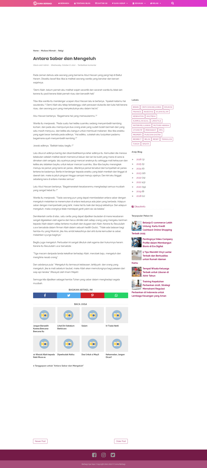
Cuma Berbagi (119, 464)
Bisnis (136, 107)
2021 (139, 182)
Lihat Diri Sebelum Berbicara (65, 327)
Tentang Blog (83, 3)
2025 (139, 164)
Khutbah (151, 116)
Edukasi (139, 3)
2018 (139, 196)
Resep (156, 139)
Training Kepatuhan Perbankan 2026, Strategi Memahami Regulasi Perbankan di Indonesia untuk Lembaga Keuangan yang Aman (151, 288)
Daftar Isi (102, 3)
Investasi (148, 112)
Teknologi (167, 139)
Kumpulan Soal (141, 121)
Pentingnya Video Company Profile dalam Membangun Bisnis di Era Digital (158, 243)
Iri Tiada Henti (112, 326)
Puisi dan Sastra (152, 135)
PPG (161, 130)
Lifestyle (156, 121)
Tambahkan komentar (86, 65)
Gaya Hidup (119, 3)
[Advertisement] (80, 29)
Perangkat (150, 130)
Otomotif (138, 130)
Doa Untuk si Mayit (90, 354)
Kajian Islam (162, 112)
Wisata (145, 144)
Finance (137, 112)
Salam (84, 326)
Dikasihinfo (139, 206)
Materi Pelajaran (141, 125)
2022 (139, 177)
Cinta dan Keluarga (151, 107)
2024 (139, 168)
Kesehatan (138, 116)
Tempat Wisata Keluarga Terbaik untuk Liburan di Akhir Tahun (156, 272)
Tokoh (136, 144)
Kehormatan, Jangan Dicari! (115, 355)
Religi (155, 3)
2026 (139, 159)
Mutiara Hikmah (161, 125)
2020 (139, 187)
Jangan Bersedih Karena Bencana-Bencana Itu (41, 328)
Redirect (137, 139)
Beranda (64, 3)
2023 (139, 173)
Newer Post (40, 441)
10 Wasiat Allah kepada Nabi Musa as (44, 355)
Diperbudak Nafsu (65, 354)
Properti (137, 135)
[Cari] (172, 3)
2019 (139, 191)
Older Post (121, 441)
